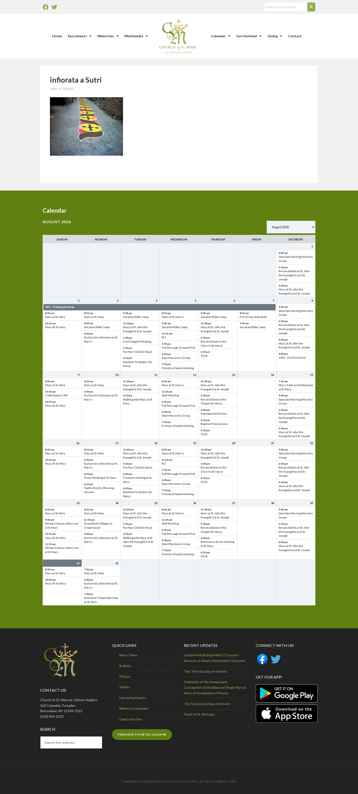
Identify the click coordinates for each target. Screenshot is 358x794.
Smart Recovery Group (176, 357)
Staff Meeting (170, 395)
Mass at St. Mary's (173, 316)
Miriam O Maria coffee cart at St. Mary (62, 525)
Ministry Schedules (133, 708)
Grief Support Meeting (137, 341)
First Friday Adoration (253, 316)
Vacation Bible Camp (97, 327)
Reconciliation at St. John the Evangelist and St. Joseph (294, 275)
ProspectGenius (150, 781)
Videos (124, 687)
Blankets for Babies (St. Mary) (137, 364)
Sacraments (77, 36)
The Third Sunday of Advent (205, 671)
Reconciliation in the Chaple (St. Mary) (213, 529)
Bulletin (125, 666)
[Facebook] (45, 7)
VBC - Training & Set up (59, 306)
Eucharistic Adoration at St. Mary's (101, 339)
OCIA (204, 355)
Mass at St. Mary (55, 316)
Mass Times (128, 655)
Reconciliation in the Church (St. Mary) (213, 343)
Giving (272, 36)
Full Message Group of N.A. (179, 347)
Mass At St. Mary (55, 327)
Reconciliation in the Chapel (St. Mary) (213, 401)
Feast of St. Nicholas (199, 714)
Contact (295, 36)
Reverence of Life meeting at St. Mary (217, 543)
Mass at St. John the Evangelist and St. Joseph (294, 291)
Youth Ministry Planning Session (99, 490)
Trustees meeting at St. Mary (137, 479)
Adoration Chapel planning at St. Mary (101, 599)
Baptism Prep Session (214, 423)
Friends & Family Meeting (178, 368)
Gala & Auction (130, 719)
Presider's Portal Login (140, 734)
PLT (164, 337)
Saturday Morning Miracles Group (296, 258)
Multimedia (133, 36)
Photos (125, 676)
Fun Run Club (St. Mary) (137, 351)
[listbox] (291, 227)
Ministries (105, 36)
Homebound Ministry (214, 413)
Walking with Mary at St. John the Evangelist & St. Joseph (138, 542)
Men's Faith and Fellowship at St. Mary (296, 387)
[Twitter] (54, 7)
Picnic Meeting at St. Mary (100, 477)
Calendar (218, 36)
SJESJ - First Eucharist (292, 357)
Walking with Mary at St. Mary (138, 401)
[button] (79, 36)
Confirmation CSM (56, 395)
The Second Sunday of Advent (207, 704)
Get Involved (246, 36)
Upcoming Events (132, 698)
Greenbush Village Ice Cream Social (98, 525)
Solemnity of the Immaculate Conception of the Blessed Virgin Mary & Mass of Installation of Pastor (215, 687)
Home (57, 36)
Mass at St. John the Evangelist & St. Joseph (137, 329)
